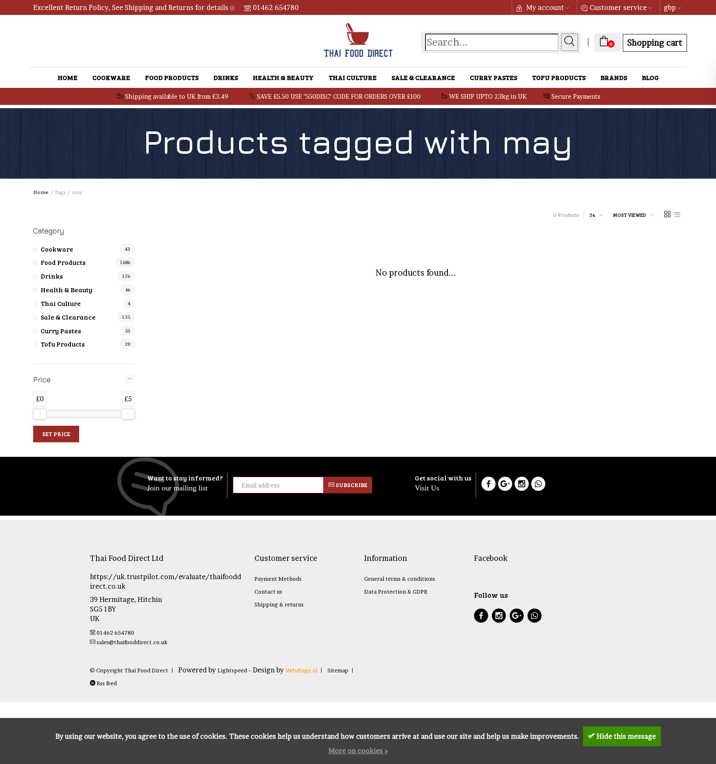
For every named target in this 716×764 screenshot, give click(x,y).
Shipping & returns (279, 604)
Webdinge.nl (301, 670)
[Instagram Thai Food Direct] (522, 485)
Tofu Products (558, 77)
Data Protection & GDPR (395, 591)
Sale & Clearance (423, 77)
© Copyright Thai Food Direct (129, 670)
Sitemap (337, 670)
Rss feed (106, 683)
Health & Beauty (283, 77)
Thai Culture (353, 77)
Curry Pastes (493, 77)
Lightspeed (232, 670)
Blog (650, 77)
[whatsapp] (534, 616)
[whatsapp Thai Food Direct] (538, 485)
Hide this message (626, 736)
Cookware (111, 77)
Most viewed (629, 214)
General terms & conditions (399, 578)
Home (67, 77)
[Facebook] (488, 485)
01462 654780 (276, 7)
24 (592, 214)
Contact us (268, 591)
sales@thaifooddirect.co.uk (132, 642)
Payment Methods (278, 578)
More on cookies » (358, 751)
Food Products (171, 77)
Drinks (225, 77)
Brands (613, 77)
